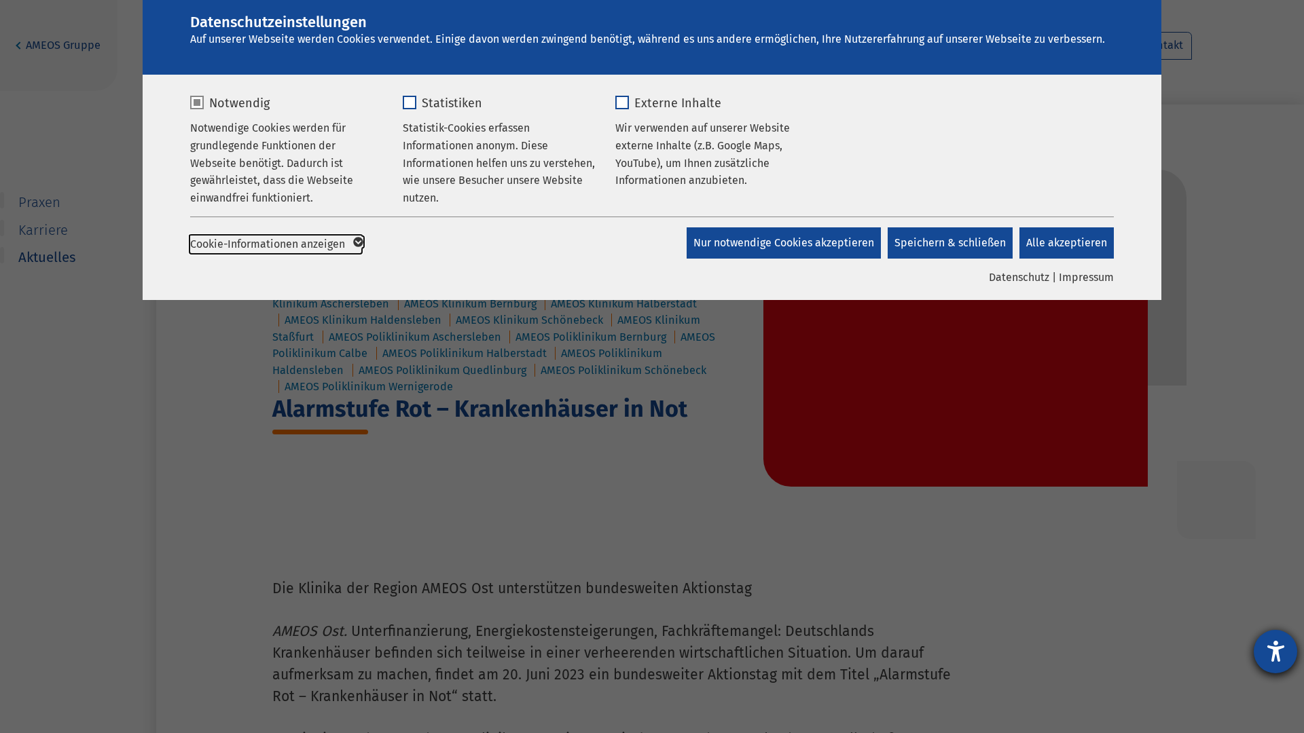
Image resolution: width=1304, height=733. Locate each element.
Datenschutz (1019, 277)
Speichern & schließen (950, 242)
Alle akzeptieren (1066, 242)
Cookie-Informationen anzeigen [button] (269, 244)
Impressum (1086, 277)
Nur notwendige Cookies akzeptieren (783, 242)
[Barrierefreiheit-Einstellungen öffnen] (1275, 651)
